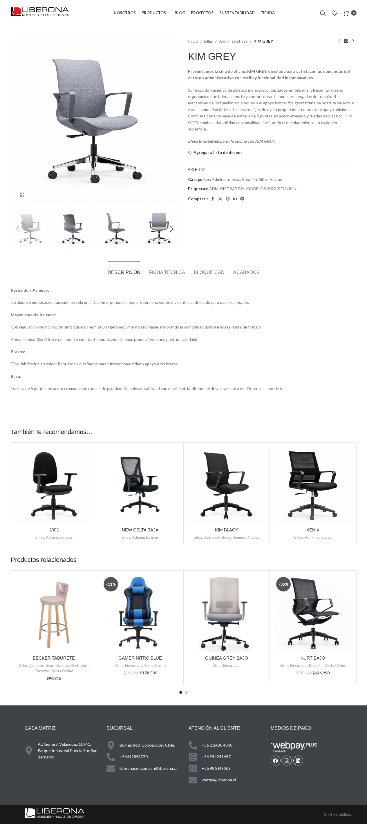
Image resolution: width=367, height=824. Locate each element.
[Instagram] (287, 760)
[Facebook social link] (212, 199)
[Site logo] (40, 12)
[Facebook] (276, 760)
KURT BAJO (313, 658)
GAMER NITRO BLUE (140, 658)
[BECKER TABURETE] (54, 613)
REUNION (287, 188)
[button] (18, 229)
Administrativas (233, 41)
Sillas (208, 41)
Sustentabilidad (338, 814)
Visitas (276, 179)
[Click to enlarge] (22, 194)
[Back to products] (346, 41)
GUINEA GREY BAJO (226, 658)
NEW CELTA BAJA (140, 529)
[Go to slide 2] (186, 692)
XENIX (312, 529)
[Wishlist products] (334, 13)
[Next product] (353, 41)
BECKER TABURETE (54, 658)
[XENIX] (313, 485)
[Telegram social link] (242, 199)
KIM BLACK (226, 529)
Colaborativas (42, 665)
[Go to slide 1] (180, 692)
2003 (54, 529)
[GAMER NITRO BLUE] (140, 613)
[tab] (124, 269)
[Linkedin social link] (235, 199)
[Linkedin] (298, 760)
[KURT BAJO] (313, 613)
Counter (62, 665)
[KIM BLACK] (226, 485)
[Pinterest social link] (228, 199)
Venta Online (62, 671)
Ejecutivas (133, 665)
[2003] (54, 485)
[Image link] (54, 813)
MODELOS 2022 (261, 188)
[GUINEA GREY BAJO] (226, 613)
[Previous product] (339, 41)
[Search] (323, 13)
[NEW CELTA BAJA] (140, 485)
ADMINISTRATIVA (227, 188)
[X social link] (220, 199)
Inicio (193, 41)
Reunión (249, 179)
